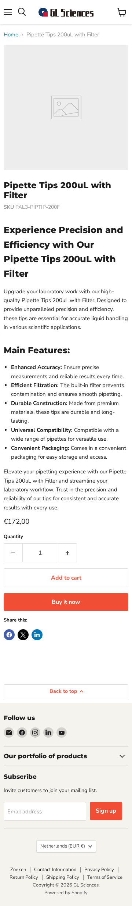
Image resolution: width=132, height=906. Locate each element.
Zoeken (18, 869)
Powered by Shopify (66, 892)
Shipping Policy (62, 877)
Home (11, 35)
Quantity (13, 537)
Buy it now (66, 602)
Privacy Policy (99, 869)
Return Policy (24, 877)
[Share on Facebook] (9, 634)
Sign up (106, 811)
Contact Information (55, 869)
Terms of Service (104, 877)
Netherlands (62, 846)
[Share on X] (23, 634)
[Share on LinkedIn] (37, 634)
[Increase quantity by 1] (67, 552)
